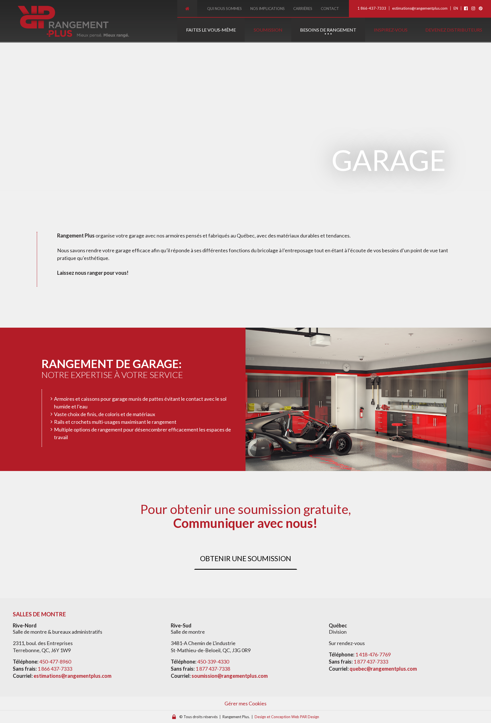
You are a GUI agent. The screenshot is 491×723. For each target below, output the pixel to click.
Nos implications (267, 8)
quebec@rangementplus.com (383, 669)
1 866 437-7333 (55, 669)
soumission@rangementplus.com (230, 676)
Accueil (187, 8)
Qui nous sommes (224, 8)
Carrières (302, 8)
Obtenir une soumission (245, 558)
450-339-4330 (213, 661)
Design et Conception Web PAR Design (287, 716)
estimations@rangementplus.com (420, 8)
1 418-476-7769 (373, 654)
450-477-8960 (55, 661)
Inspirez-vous (390, 29)
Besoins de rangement (328, 29)
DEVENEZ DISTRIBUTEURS (453, 29)
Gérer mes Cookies (245, 703)
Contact (330, 8)
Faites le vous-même (211, 29)
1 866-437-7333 (371, 8)
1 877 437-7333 (370, 661)
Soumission (268, 29)
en (455, 8)
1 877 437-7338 (212, 669)
